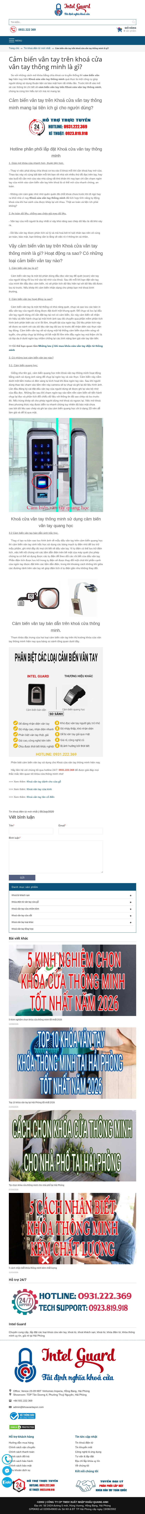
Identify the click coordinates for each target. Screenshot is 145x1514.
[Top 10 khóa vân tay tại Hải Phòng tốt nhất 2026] (72, 1063)
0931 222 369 (27, 29)
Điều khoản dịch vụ (19, 1470)
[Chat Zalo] (7, 1482)
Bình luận (14, 837)
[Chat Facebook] (7, 1471)
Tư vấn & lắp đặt (84, 1456)
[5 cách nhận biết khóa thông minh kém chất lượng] (72, 1228)
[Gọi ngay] (7, 1459)
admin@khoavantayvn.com (28, 1407)
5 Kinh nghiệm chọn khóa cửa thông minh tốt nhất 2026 (35, 1019)
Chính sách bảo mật (20, 1465)
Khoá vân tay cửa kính (39, 789)
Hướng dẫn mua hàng (21, 1442)
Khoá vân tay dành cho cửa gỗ (44, 781)
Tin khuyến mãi (83, 1447)
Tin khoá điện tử (84, 1442)
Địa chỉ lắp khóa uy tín (87, 1461)
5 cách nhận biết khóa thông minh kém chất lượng (33, 1268)
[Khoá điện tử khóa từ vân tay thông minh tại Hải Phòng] (72, 10)
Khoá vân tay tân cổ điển (40, 797)
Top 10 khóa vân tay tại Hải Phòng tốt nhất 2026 (32, 1102)
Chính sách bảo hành (21, 1461)
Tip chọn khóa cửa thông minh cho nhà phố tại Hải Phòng (36, 1185)
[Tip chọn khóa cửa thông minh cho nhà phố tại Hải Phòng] (72, 1145)
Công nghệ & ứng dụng (88, 1451)
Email (62, 825)
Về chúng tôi (82, 1465)
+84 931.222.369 (22, 1400)
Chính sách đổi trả (19, 1456)
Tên (11, 825)
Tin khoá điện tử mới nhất (23, 811)
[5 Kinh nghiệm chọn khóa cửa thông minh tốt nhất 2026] (72, 980)
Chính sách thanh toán (21, 1451)
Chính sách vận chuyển (22, 1447)
